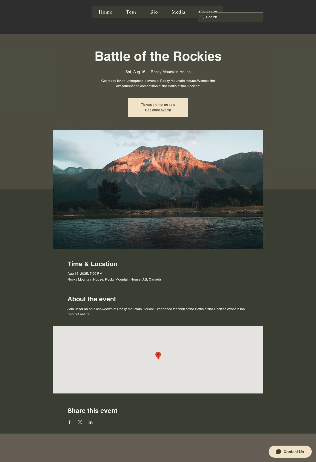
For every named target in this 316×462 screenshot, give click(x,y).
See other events (158, 110)
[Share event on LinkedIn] (91, 422)
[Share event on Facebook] (69, 422)
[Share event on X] (80, 422)
